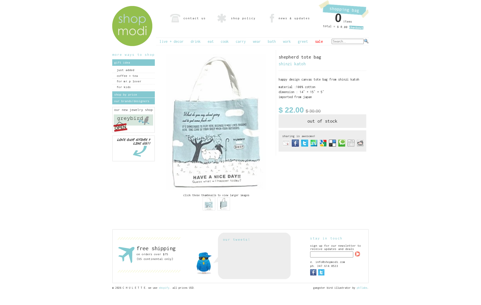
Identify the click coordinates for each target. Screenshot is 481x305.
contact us (194, 18)
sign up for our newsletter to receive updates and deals (335, 247)
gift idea (122, 62)
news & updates (294, 18)
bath (272, 41)
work (287, 41)
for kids (124, 87)
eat (211, 41)
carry (241, 41)
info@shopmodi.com (330, 261)
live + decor (172, 41)
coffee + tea (127, 75)
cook (225, 41)
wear (257, 41)
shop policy (243, 18)
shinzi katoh (292, 64)
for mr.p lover (129, 81)
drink (196, 41)
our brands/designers (131, 101)
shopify (164, 287)
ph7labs (362, 287)
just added (125, 70)
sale (319, 41)
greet (303, 41)
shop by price (125, 94)
